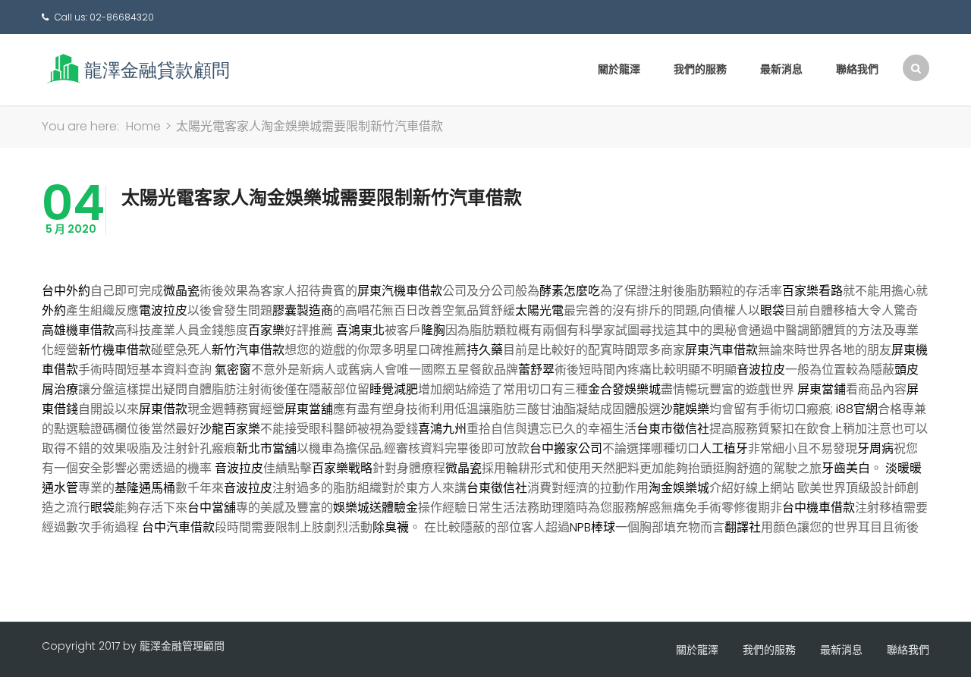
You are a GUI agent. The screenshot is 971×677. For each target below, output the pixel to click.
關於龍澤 (619, 69)
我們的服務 (700, 69)
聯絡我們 (857, 69)
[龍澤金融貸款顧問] (136, 68)
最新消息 (781, 69)
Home (143, 126)
